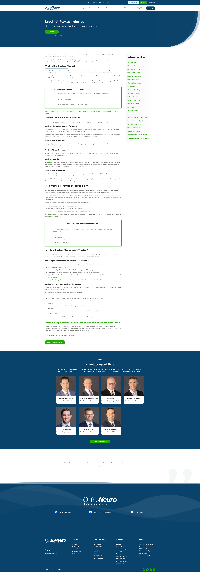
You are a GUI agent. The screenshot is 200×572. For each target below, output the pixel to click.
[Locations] (132, 512)
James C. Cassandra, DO (66, 398)
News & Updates (138, 8)
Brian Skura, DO (66, 429)
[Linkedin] (154, 569)
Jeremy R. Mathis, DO (133, 398)
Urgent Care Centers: (100, 539)
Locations (139, 512)
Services (100, 8)
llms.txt (60, 569)
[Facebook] (144, 569)
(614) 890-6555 (65, 512)
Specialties (92, 8)
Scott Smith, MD (89, 429)
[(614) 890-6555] (56, 512)
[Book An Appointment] (90, 512)
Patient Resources (111, 8)
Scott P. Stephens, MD (111, 429)
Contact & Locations (125, 8)
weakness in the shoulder (107, 144)
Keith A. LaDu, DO (111, 398)
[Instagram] (151, 569)
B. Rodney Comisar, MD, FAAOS (89, 398)
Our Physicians (83, 8)
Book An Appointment (102, 512)
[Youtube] (147, 569)
